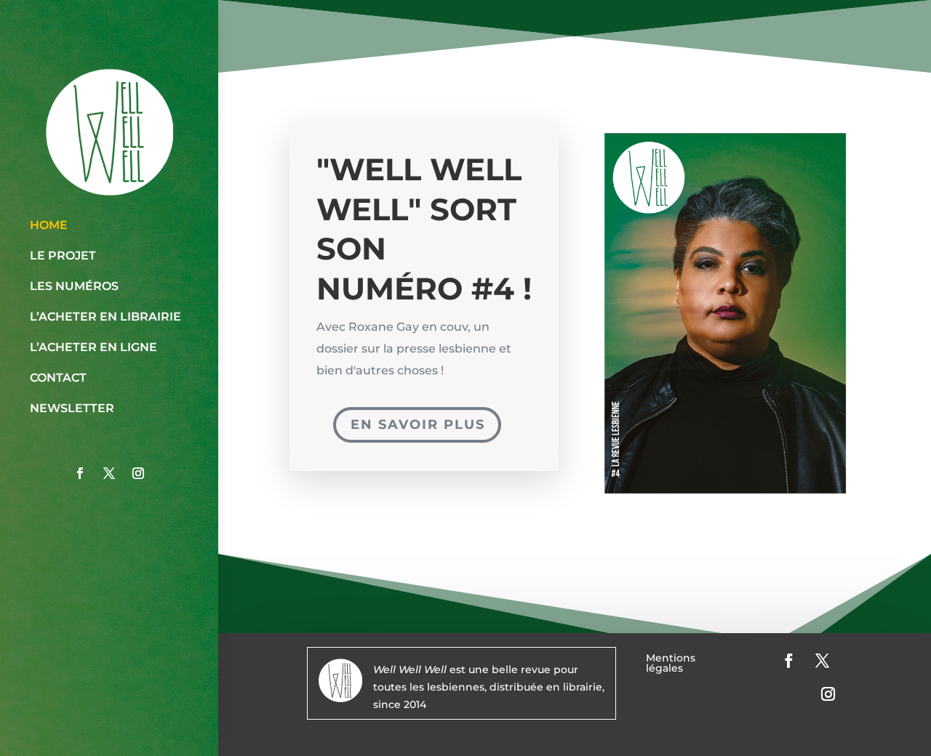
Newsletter (72, 408)
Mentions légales (670, 664)
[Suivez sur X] (109, 473)
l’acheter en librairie (105, 316)
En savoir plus (418, 425)
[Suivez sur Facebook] (80, 473)
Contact (58, 378)
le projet (63, 255)
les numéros (74, 286)
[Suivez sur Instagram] (138, 473)
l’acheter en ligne (93, 347)
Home (49, 225)
